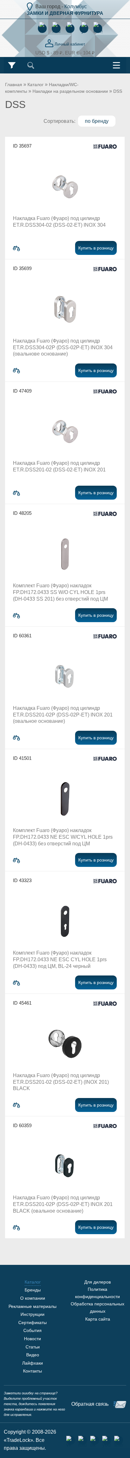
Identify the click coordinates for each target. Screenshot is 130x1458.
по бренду (97, 121)
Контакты (32, 1370)
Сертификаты (32, 1322)
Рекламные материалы (32, 1306)
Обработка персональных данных (97, 1307)
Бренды (33, 1289)
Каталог (35, 84)
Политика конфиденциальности (97, 1293)
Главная (13, 84)
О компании (32, 1298)
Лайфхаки (32, 1363)
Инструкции (32, 1314)
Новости (32, 1338)
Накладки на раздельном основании (70, 91)
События (32, 1330)
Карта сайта (97, 1319)
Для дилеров (97, 1281)
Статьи (33, 1346)
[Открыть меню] (116, 65)
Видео (32, 1354)
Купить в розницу (96, 247)
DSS (117, 91)
